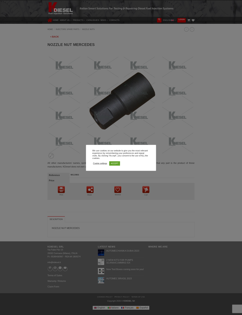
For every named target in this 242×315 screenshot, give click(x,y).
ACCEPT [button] (114, 163)
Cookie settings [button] (100, 163)
